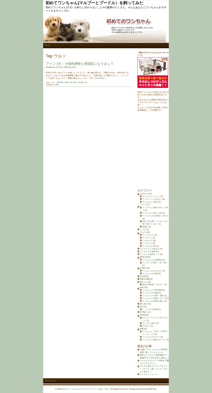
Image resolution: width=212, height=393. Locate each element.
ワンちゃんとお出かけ (149, 249)
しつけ (143, 229)
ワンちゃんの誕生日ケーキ (154, 340)
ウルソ (53, 82)
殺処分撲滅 (145, 279)
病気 (57, 85)
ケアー (143, 205)
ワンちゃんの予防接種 (152, 290)
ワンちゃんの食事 (148, 251)
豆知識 (143, 315)
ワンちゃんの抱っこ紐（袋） (155, 262)
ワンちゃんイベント (151, 196)
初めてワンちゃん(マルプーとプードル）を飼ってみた (86, 389)
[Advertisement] (153, 148)
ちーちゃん (147, 238)
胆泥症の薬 (83, 82)
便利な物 (144, 257)
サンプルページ (50, 381)
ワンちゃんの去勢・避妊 (153, 296)
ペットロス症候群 (150, 309)
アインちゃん (148, 235)
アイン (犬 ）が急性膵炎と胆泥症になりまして (80, 64)
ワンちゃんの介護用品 (152, 260)
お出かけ (144, 194)
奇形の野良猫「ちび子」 (153, 284)
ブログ (143, 232)
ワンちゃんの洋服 (150, 274)
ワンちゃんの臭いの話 (152, 213)
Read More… (101, 78)
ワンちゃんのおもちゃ (152, 271)
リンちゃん (147, 243)
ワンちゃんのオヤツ (151, 337)
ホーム (47, 45)
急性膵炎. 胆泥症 (63, 82)
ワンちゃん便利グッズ (149, 254)
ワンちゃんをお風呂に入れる (155, 216)
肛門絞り (144, 312)
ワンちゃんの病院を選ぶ (153, 301)
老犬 (142, 307)
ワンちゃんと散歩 (150, 202)
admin (73, 67)
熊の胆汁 (74, 82)
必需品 (143, 268)
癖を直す (144, 304)
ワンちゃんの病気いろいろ (154, 298)
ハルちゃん (147, 240)
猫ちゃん (144, 282)
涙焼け (145, 227)
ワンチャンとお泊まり (152, 199)
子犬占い (146, 326)
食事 (142, 329)
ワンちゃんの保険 (150, 293)
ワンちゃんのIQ (149, 246)
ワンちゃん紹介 (149, 323)
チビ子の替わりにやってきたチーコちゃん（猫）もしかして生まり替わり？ (153, 369)
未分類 (143, 276)
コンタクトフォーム (149, 374)
